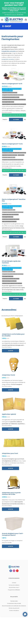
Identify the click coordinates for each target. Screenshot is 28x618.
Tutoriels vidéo (14, 601)
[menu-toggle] (2, 20)
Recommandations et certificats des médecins (14, 606)
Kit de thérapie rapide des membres (11, 262)
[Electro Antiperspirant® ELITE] (14, 73)
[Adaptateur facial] (14, 365)
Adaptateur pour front (10, 453)
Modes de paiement (14, 608)
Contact (14, 582)
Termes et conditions (14, 585)
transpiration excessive (9, 51)
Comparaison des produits (14, 603)
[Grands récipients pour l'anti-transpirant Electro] (14, 523)
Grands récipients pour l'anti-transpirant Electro (12, 534)
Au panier (16, 119)
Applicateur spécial (9, 414)
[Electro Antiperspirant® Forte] (14, 134)
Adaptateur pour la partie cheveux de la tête (11, 493)
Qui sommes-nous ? (14, 587)
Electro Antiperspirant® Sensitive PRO (13, 200)
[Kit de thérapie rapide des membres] (14, 251)
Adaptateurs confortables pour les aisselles (13, 335)
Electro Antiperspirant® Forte (12, 144)
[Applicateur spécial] (14, 404)
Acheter (10, 350)
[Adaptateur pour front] (14, 443)
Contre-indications (14, 610)
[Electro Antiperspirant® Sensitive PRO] (14, 189)
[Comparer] (25, 119)
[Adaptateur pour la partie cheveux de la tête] (14, 482)
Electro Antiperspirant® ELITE (12, 84)
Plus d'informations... (7, 112)
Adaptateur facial (8, 375)
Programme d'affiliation (14, 590)
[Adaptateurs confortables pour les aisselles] (14, 324)
